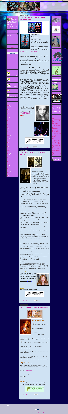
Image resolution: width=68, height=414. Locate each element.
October (8, 105)
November (8, 120)
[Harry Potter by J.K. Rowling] (56, 130)
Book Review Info (13, 12)
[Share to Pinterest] (37, 146)
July (7, 109)
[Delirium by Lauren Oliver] (55, 124)
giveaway (26, 147)
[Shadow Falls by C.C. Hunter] (56, 142)
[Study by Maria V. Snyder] (55, 148)
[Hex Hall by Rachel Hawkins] (56, 131)
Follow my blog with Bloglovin (11, 47)
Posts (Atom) (36, 401)
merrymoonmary (36, 412)
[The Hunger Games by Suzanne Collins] (56, 134)
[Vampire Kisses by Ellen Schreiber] (56, 152)
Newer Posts (22, 398)
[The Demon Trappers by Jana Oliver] (56, 126)
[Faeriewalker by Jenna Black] (56, 127)
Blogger (43, 412)
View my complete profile (10, 28)
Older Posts (47, 398)
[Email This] (33, 146)
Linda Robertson (33, 147)
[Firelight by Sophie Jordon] (55, 129)
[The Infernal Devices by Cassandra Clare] (56, 136)
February (8, 116)
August (8, 124)
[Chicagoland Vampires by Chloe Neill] (56, 121)
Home (8, 12)
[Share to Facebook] (36, 146)
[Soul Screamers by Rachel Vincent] (56, 146)
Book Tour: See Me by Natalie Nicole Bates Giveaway (34, 307)
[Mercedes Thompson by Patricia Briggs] (56, 138)
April (7, 113)
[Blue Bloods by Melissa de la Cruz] (56, 118)
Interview (29, 147)
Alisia (13, 18)
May (7, 112)
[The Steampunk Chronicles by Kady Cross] (56, 147)
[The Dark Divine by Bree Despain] (56, 122)
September (8, 106)
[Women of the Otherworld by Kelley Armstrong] (56, 154)
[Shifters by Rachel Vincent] (56, 143)
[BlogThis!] (34, 146)
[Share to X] (35, 146)
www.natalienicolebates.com (25, 379)
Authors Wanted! (25, 12)
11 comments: (31, 300)
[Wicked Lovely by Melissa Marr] (56, 153)
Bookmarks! (19, 12)
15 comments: (31, 394)
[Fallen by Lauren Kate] (55, 128)
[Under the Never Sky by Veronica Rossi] (56, 149)
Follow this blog (12, 53)
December (8, 135)
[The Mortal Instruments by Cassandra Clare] (56, 141)
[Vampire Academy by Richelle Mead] (56, 151)
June (7, 110)
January (8, 117)
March (7, 131)
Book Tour (23, 147)
